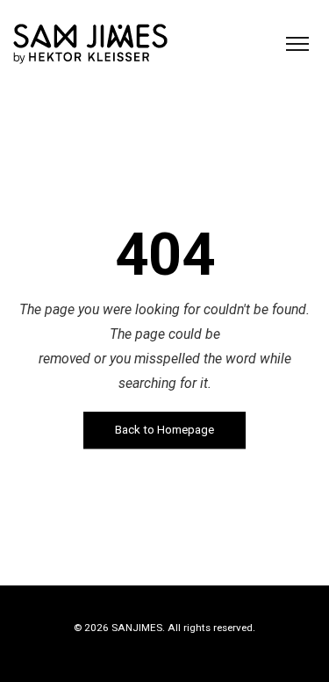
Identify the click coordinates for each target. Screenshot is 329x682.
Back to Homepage (164, 430)
